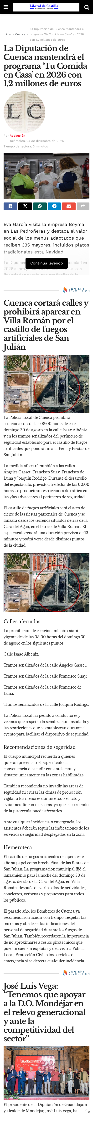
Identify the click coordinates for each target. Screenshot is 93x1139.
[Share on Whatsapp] (40, 206)
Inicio (7, 34)
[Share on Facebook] (10, 206)
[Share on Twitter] (25, 206)
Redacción (17, 135)
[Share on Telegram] (54, 206)
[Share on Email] (69, 206)
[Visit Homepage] (46, 7)
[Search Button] (86, 7)
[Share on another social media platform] (83, 206)
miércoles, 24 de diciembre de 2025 (37, 141)
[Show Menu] (6, 7)
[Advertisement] (46, 1127)
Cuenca (20, 34)
